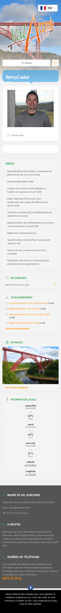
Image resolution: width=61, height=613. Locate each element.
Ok (30, 608)
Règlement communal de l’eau (22, 232)
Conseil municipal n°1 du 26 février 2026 (28, 303)
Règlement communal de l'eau (23, 322)
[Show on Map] (55, 63)
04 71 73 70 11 (11, 578)
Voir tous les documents (17, 328)
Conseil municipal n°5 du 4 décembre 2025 (29, 314)
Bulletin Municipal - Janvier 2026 (24, 308)
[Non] (57, 601)
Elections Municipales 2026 (20, 181)
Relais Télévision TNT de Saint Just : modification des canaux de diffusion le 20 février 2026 (27, 202)
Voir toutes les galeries (17, 387)
